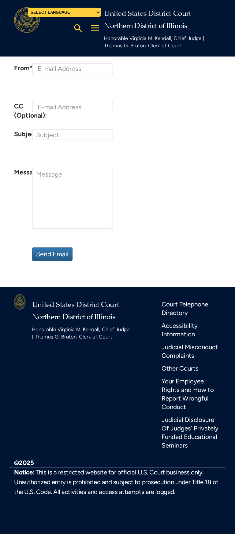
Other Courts (180, 368)
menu (95, 28)
